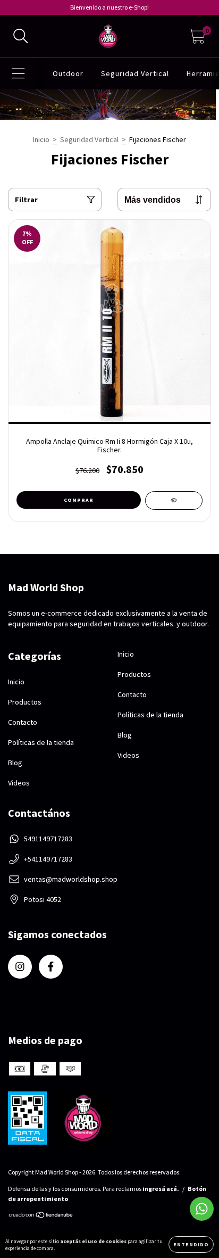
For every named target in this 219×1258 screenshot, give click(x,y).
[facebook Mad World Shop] (51, 967)
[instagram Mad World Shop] (20, 967)
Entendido (191, 1244)
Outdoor (68, 73)
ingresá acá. (160, 1189)
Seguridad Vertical (135, 73)
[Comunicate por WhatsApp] (202, 1209)
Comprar (79, 499)
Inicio (41, 139)
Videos (19, 783)
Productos (24, 702)
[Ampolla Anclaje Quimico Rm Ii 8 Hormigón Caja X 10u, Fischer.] (174, 500)
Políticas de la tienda (41, 742)
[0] (197, 39)
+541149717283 (48, 859)
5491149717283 (48, 838)
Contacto (22, 722)
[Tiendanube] (41, 1216)
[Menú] (18, 73)
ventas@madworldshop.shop (70, 879)
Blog (15, 762)
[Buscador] (20, 36)
